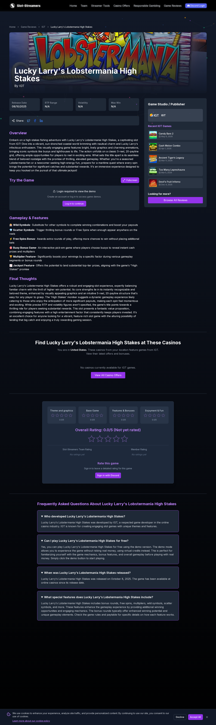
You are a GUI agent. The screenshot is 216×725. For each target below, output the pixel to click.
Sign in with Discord (108, 475)
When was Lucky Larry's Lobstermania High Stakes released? (87, 572)
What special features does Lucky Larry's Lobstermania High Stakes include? (98, 597)
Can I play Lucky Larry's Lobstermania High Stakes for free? (86, 540)
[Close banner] (207, 717)
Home (73, 5)
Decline (180, 717)
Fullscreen (132, 180)
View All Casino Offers (108, 375)
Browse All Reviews (175, 200)
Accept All (195, 717)
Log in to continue (74, 203)
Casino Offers (122, 5)
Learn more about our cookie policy (31, 720)
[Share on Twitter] (28, 120)
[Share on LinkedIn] (41, 120)
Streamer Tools (100, 5)
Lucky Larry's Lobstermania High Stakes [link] (71, 26)
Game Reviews (173, 5)
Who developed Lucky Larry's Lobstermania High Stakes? (84, 516)
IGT (43, 26)
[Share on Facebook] (35, 120)
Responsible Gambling (147, 5)
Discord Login (197, 5)
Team (84, 5)
